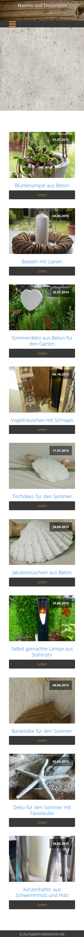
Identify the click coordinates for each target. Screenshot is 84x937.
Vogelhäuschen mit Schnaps (42, 420)
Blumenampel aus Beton (42, 185)
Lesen (42, 194)
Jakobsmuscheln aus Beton (42, 572)
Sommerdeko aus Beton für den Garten (42, 341)
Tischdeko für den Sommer (42, 496)
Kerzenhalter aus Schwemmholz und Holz (42, 892)
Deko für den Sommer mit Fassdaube (42, 810)
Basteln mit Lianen (42, 261)
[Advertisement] (42, 69)
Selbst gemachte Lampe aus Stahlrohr (42, 651)
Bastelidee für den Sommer (42, 731)
